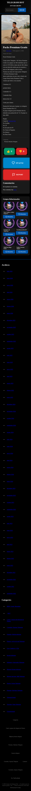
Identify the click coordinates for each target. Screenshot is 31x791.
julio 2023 (9, 523)
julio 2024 (9, 439)
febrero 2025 (10, 390)
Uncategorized (11, 711)
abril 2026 (9, 292)
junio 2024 (10, 446)
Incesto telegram (11, 655)
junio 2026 (10, 278)
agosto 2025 (10, 348)
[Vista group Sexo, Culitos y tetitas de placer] (9, 210)
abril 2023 (9, 544)
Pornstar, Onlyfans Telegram (10, 141)
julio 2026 (9, 271)
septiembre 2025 (11, 341)
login (15, 189)
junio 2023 (10, 530)
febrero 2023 (10, 558)
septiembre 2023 (11, 509)
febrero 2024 (10, 474)
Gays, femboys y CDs (13, 648)
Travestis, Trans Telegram (14, 704)
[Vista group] (22, 210)
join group (10, 216)
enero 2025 (10, 397)
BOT (9, 613)
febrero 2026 (10, 306)
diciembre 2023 (11, 488)
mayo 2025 (10, 369)
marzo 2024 (10, 467)
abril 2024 (9, 460)
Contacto (25, 761)
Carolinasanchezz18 (22, 229)
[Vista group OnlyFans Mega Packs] (9, 245)
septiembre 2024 (11, 425)
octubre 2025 (10, 334)
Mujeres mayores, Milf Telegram (16, 676)
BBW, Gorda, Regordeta (13, 606)
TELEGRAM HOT (15, 2)
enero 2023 (10, 565)
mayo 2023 (10, 537)
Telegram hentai (11, 697)
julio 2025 (9, 355)
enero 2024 (10, 481)
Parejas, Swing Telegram (13, 683)
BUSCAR (22, 10)
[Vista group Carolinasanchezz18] (22, 227)
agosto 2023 (10, 516)
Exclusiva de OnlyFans (7, 230)
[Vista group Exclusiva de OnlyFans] (9, 227)
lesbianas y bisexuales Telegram (15, 662)
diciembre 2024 (11, 404)
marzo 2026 (10, 299)
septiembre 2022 (11, 593)
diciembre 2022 (11, 572)
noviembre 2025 (11, 327)
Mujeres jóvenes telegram (14, 669)
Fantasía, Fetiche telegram (14, 634)
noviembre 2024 (11, 411)
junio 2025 (10, 362)
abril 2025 (9, 376)
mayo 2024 (10, 453)
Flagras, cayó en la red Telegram (16, 641)
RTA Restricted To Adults (15, 787)
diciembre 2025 (11, 320)
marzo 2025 (10, 383)
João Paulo (8, 50)
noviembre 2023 (11, 495)
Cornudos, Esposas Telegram (15, 627)
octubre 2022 (10, 586)
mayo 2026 (10, 285)
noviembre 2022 (11, 579)
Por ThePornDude (15, 778)
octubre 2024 (10, 418)
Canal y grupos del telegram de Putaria (15, 620)
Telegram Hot (12, 121)
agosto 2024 (10, 432)
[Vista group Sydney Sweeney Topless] (22, 245)
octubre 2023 (10, 502)
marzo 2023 (10, 551)
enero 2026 (10, 313)
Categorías (15, 720)
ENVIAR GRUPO (15, 5)
